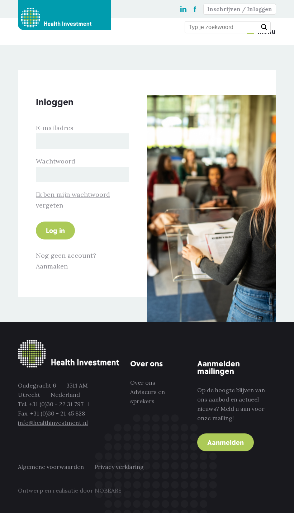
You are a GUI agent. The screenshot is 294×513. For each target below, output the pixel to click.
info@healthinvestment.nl (53, 422)
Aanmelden (225, 442)
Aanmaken (52, 266)
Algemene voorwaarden (51, 466)
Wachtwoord (55, 161)
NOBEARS (108, 490)
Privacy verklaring (119, 466)
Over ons (142, 382)
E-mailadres (55, 128)
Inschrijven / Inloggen (239, 9)
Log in (55, 230)
